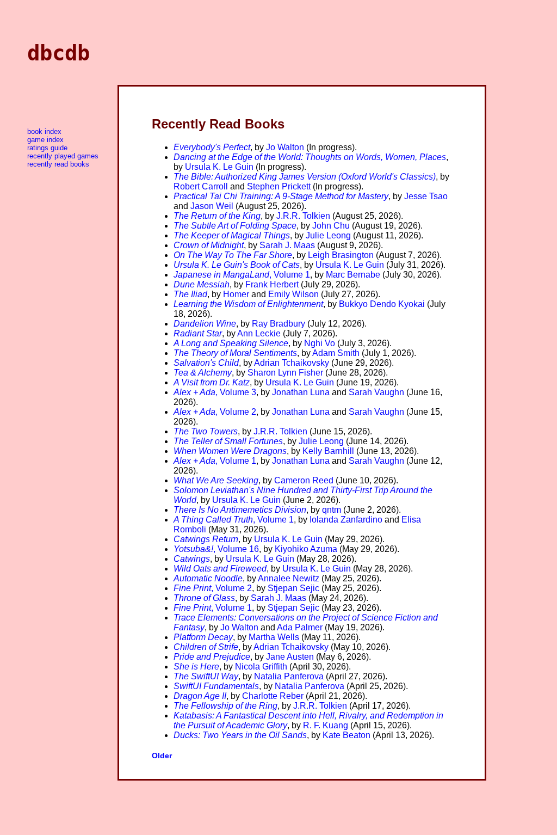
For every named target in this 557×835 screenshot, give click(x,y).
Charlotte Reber (273, 696)
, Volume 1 (242, 274)
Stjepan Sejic (293, 588)
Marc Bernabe (353, 274)
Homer (236, 294)
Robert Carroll (201, 186)
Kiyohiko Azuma (306, 549)
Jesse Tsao (426, 196)
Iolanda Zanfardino (346, 519)
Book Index (44, 131)
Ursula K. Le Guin (219, 166)
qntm (331, 509)
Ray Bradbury (278, 323)
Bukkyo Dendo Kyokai (382, 304)
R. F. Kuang (325, 725)
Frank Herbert (272, 284)
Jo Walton (285, 147)
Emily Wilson (293, 294)
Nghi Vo (319, 343)
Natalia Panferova (289, 676)
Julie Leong (328, 235)
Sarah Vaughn (376, 392)
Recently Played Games (62, 156)
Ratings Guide (47, 148)
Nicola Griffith (261, 666)
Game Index (45, 140)
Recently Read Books (58, 164)
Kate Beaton (346, 735)
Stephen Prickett (279, 186)
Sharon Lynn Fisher (285, 372)
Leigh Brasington (341, 255)
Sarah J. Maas (287, 245)
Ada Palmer (300, 627)
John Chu (331, 225)
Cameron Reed (303, 480)
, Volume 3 (215, 392)
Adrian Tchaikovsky (291, 362)
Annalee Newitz (288, 578)
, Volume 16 (216, 549)
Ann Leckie (259, 333)
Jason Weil (211, 206)
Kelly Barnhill (328, 451)
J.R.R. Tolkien (303, 215)
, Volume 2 (215, 411)
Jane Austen (290, 656)
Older (162, 755)
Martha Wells (274, 637)
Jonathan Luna (301, 392)
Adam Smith (336, 353)
